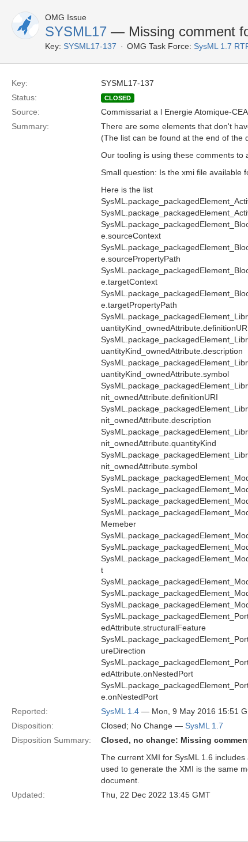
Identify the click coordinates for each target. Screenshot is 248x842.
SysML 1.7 (204, 725)
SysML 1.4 (120, 711)
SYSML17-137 (90, 46)
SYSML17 (76, 31)
